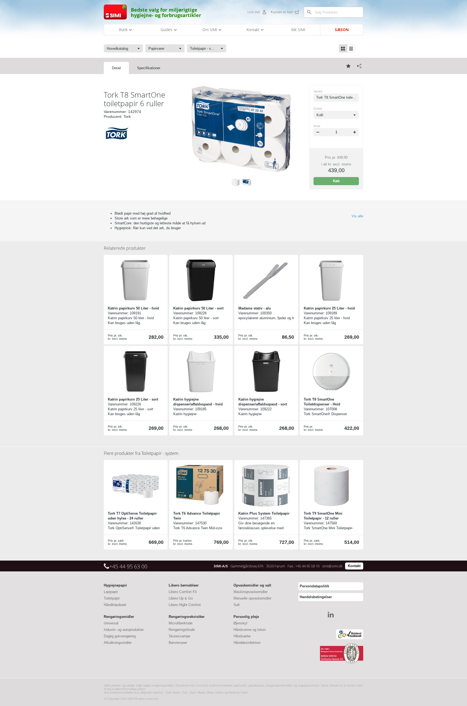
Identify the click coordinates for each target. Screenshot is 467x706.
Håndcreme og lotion (250, 630)
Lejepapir (111, 592)
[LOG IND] (264, 12)
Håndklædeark (115, 605)
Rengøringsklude (182, 630)
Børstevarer (178, 643)
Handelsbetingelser (316, 597)
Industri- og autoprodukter (124, 630)
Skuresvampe (179, 636)
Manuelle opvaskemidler (252, 598)
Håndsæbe (242, 636)
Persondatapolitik (314, 586)
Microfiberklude (180, 623)
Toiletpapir (112, 598)
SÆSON (342, 29)
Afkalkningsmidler (118, 643)
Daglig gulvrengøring (120, 636)
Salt (237, 605)
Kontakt (354, 566)
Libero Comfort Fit (183, 592)
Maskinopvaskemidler (251, 592)
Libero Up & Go (181, 598)
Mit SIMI (298, 29)
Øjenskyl (240, 623)
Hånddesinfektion (247, 643)
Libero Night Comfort (185, 605)
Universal (111, 623)
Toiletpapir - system (141, 453)
